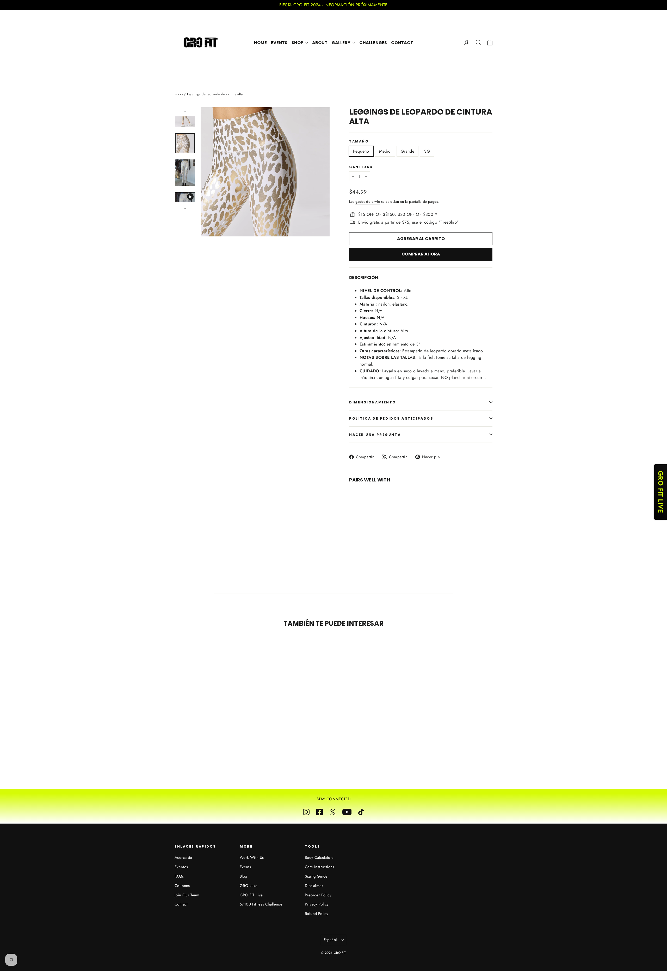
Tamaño (359, 141)
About (320, 43)
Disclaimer (314, 886)
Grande (407, 151)
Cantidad (361, 167)
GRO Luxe (248, 886)
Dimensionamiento (372, 402)
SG (427, 151)
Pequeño (361, 151)
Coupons (182, 886)
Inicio (179, 94)
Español (330, 940)
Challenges (373, 43)
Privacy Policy (317, 904)
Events (279, 43)
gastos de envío (367, 201)
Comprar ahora (421, 254)
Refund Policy (316, 913)
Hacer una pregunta (375, 434)
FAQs (179, 876)
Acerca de (183, 857)
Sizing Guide (316, 876)
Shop (298, 43)
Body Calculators (319, 857)
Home (260, 43)
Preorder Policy (318, 895)
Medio (385, 151)
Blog (243, 876)
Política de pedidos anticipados (391, 418)
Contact (402, 43)
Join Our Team (187, 895)
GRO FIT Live (251, 895)
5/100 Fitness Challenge (261, 904)
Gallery (341, 43)
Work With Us (252, 857)
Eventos (181, 867)
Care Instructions (319, 867)
